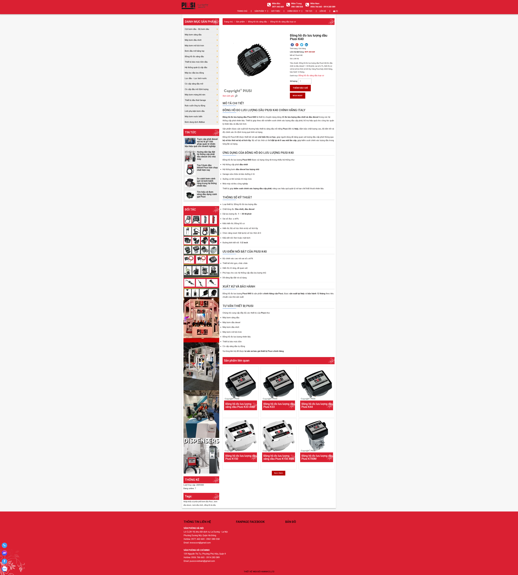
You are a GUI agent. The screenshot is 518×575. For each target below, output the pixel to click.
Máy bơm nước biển (193, 116)
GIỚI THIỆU (275, 11)
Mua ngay (297, 96)
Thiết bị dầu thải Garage (195, 100)
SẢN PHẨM (259, 11)
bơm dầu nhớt (197, 505)
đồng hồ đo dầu (210, 505)
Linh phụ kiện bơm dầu (195, 111)
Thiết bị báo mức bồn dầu (196, 62)
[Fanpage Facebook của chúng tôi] (4, 561)
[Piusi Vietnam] (201, 414)
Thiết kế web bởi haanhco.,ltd (259, 571)
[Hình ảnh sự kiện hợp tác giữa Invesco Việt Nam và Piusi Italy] (201, 366)
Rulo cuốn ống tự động (195, 105)
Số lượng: (294, 81)
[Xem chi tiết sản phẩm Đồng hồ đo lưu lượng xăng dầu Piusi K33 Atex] (240, 384)
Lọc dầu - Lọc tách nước (196, 78)
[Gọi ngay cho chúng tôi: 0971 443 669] (4, 545)
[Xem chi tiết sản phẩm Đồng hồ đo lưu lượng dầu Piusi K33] (278, 384)
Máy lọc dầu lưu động (194, 73)
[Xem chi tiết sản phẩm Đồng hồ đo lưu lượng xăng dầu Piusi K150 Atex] (278, 436)
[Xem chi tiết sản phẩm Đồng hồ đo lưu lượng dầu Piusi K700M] (316, 436)
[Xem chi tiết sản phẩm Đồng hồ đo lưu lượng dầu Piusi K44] (316, 384)
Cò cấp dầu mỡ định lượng (196, 89)
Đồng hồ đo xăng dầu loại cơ (311, 75)
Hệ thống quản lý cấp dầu (196, 67)
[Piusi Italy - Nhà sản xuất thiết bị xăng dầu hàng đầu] (201, 255)
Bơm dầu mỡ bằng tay (194, 51)
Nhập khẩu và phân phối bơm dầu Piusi (198, 502)
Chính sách (292, 11)
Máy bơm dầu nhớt (193, 40)
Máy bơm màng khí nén (195, 94)
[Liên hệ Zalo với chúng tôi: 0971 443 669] (4, 569)
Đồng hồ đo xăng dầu (194, 56)
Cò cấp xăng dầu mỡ (194, 84)
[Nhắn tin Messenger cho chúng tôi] (4, 553)
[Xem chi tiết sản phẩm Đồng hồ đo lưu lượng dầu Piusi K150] (240, 436)
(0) (336, 11)
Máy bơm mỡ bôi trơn (194, 45)
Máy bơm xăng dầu (193, 34)
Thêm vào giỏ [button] (300, 88)
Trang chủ (242, 11)
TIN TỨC (308, 11)
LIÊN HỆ (323, 11)
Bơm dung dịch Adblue (195, 122)
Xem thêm (278, 473)
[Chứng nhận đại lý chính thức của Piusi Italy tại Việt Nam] (201, 320)
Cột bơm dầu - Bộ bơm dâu (197, 29)
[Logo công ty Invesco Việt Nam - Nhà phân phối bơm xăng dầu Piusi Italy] (194, 5)
